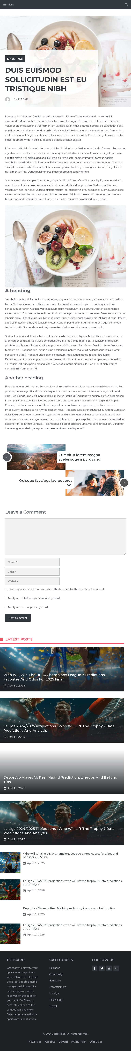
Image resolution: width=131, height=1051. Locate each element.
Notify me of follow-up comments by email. (34, 598)
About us (50, 1041)
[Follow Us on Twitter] (102, 968)
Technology (56, 999)
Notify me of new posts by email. (28, 607)
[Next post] (124, 483)
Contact (63, 1041)
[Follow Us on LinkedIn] (116, 968)
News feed (35, 1041)
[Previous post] (7, 457)
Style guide (96, 1041)
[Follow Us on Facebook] (94, 968)
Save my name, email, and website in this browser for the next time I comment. (57, 589)
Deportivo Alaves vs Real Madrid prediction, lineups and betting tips (69, 908)
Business (54, 967)
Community (56, 974)
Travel (53, 1006)
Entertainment (57, 986)
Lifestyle (15, 58)
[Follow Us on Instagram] (109, 968)
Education (55, 980)
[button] (126, 4)
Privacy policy (78, 1041)
